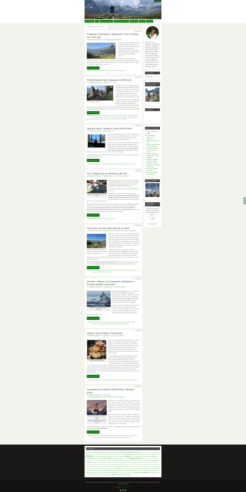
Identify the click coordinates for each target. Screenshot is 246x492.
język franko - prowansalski (145, 456)
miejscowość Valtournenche (117, 118)
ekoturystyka (157, 454)
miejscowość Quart (139, 464)
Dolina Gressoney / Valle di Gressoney (121, 435)
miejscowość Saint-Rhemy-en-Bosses (122, 466)
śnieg (122, 323)
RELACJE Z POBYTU (131, 470)
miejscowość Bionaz (108, 117)
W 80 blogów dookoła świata (130, 472)
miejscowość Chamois (133, 460)
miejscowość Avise (150, 458)
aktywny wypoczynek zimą (98, 435)
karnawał (151, 456)
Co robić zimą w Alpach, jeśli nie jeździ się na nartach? (152, 150)
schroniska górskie (133, 270)
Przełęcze (119, 470)
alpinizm (118, 452)
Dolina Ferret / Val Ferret (150, 452)
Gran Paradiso (108, 456)
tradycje (135, 379)
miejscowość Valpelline (152, 466)
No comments (138, 31)
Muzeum (145, 468)
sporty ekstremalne (92, 472)
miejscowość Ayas (112, 70)
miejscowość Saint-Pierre (111, 466)
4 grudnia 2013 (106, 394)
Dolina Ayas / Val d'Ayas (97, 70)
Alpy (112, 39)
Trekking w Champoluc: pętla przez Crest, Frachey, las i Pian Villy (153, 164)
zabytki (125, 118)
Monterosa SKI (126, 270)
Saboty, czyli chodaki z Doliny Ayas (105, 333)
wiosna (89, 474)
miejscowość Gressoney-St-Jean (98, 323)
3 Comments (138, 330)
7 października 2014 (108, 286)
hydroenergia (132, 456)
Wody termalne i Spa (123, 164)
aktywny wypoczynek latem (92, 452)
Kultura (126, 176)
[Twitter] (245, 201)
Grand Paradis (117, 456)
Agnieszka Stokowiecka (95, 39)
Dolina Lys (132, 435)
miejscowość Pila (124, 464)
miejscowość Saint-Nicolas (103, 466)
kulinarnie (102, 458)
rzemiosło (138, 470)
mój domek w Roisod (94, 109)
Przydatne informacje (96, 396)
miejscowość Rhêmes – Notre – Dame (147, 464)
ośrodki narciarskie (116, 323)
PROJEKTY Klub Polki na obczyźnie (110, 470)
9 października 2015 (108, 176)
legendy (113, 458)
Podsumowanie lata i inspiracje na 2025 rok (109, 80)
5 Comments (138, 278)
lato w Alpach (105, 70)
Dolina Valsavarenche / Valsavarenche (110, 115)
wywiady (109, 474)
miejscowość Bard (95, 460)
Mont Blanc (118, 468)
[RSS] (245, 203)
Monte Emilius (124, 468)
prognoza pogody (101, 470)
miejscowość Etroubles (108, 462)
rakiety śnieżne (124, 470)
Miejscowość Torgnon (138, 466)
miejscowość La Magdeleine (154, 462)
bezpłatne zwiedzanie (125, 452)
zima (128, 323)
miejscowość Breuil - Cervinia (129, 321)
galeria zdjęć (102, 456)
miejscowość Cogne (148, 460)
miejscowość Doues (102, 462)
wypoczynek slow (131, 164)
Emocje (104, 270)
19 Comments (138, 225)
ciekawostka (135, 452)
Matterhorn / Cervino (110, 321)
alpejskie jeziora (113, 452)
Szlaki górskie (117, 39)
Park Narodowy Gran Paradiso (92, 470)
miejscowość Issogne (146, 462)
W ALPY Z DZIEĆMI (120, 70)
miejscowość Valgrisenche (145, 466)
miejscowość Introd (140, 462)
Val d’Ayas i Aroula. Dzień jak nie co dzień (108, 228)
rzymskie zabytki (143, 470)
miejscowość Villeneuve (109, 468)
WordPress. (128, 487)
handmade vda (108, 379)
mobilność (114, 468)
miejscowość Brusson (116, 117)
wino (86, 474)
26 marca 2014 (106, 335)
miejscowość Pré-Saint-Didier (132, 464)
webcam (158, 472)
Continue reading (93, 67)
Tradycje (121, 335)
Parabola (123, 487)
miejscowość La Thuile (96, 464)
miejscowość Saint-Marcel (95, 466)
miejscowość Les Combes (104, 464)
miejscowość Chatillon (140, 460)
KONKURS (98, 458)
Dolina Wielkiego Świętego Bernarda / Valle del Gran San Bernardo (133, 454)
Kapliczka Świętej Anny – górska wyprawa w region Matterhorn (153, 155)
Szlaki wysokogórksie (106, 472)
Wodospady (92, 474)
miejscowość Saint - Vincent (97, 118)
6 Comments (138, 170)
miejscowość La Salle (126, 117)
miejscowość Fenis (115, 462)
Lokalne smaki (119, 230)
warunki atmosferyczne (152, 472)
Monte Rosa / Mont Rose (117, 270)
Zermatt (124, 323)
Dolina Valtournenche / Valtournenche (114, 454)
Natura (126, 230)
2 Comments (138, 77)
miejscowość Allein (99, 117)
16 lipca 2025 (106, 39)
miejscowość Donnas (95, 462)
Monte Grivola (128, 468)
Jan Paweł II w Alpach (123, 115)
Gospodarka (120, 176)
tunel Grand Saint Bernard (122, 472)
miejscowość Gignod (122, 462)
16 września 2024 (107, 82)
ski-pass (123, 437)
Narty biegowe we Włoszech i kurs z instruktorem (151, 137)
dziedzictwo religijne (151, 454)
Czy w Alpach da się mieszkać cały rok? (107, 173)
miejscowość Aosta (135, 458)
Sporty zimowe (121, 286)
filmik (104, 379)
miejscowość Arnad (144, 458)
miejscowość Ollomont (118, 464)
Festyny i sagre (95, 456)
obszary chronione (149, 468)
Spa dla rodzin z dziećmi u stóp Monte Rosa (109, 128)
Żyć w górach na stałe (110, 218)
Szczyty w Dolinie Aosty (118, 396)
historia (104, 218)
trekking (93, 272)
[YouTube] (245, 198)
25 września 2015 (107, 230)
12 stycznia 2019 (107, 130)
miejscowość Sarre (107, 118)
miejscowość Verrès (102, 468)
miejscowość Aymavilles (89, 460)
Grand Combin (113, 456)
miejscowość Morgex (111, 464)
